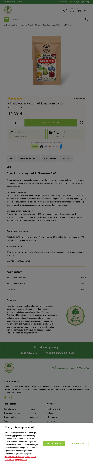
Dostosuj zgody (78, 443)
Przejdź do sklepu (54, 443)
